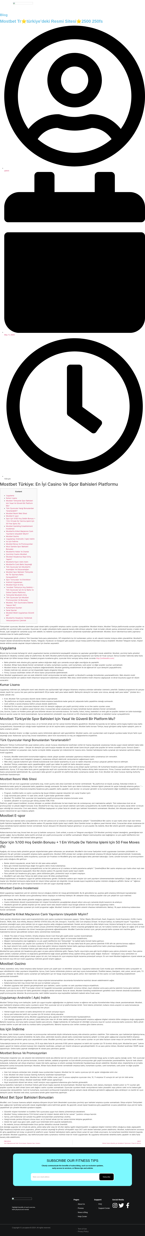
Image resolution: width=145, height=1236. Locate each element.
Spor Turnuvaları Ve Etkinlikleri (18, 580)
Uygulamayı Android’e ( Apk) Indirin (20, 539)
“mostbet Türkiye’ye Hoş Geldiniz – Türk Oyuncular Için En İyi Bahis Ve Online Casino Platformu (20, 589)
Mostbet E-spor (12, 516)
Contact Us (80, 4)
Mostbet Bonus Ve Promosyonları (19, 544)
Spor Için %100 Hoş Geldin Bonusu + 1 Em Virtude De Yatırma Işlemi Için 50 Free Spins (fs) (20, 521)
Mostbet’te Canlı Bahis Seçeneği (19, 564)
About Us (49, 4)
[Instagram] (115, 1205)
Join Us (90, 4)
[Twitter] (121, 1205)
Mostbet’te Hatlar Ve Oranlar (17, 552)
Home (41, 4)
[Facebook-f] (127, 1205)
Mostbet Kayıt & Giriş (14, 585)
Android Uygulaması (14, 582)
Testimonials (69, 4)
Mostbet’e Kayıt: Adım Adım (17, 562)
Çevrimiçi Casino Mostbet (16, 554)
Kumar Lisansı (11, 498)
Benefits (59, 4)
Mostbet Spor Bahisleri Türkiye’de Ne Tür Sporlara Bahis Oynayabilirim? (19, 574)
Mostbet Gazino (12, 536)
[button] (127, 5)
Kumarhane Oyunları (14, 608)
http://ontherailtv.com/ (105, 658)
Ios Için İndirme (12, 541)
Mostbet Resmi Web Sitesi (16, 513)
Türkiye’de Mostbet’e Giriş (16, 595)
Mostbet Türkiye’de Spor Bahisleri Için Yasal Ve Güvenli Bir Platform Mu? (19, 503)
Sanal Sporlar (11, 610)
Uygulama (10, 495)
